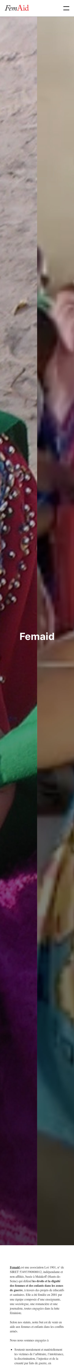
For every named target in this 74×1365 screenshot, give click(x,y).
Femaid (15, 1267)
